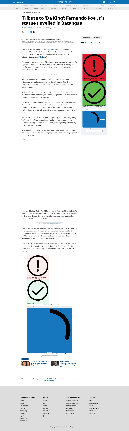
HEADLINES (16, 8)
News (15, 6)
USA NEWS (23, 421)
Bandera (91, 405)
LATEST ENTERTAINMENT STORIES (35, 8)
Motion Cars (92, 413)
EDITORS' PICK (86, 37)
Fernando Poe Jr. (53, 49)
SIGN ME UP (49, 352)
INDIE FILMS (86, 8)
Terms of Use (55, 353)
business (43, 6)
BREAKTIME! (99, 8)
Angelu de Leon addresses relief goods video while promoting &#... (68, 364)
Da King (43, 57)
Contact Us (46, 411)
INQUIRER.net (39, 28)
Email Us (45, 405)
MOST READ (97, 37)
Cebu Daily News (94, 408)
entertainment (71, 6)
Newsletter (46, 413)
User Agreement (71, 405)
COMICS (75, 8)
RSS (44, 403)
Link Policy (69, 408)
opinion (113, 6)
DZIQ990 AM (93, 411)
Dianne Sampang (29, 28)
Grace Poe (99, 43)
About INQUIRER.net (72, 400)
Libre (90, 400)
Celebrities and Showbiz (31, 13)
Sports (22, 403)
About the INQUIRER (72, 403)
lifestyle (56, 6)
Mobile (45, 400)
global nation (28, 6)
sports (101, 6)
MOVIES (64, 8)
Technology (23, 411)
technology (88, 6)
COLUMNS (53, 8)
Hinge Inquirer (93, 403)
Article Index (70, 413)
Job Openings (47, 416)
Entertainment (24, 405)
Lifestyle (22, 408)
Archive (45, 408)
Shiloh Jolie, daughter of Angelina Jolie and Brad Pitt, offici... (39, 363)
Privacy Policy (54, 355)
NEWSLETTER (112, 8)
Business (22, 413)
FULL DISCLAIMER (49, 381)
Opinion (22, 416)
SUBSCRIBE (102, 119)
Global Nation (24, 418)
